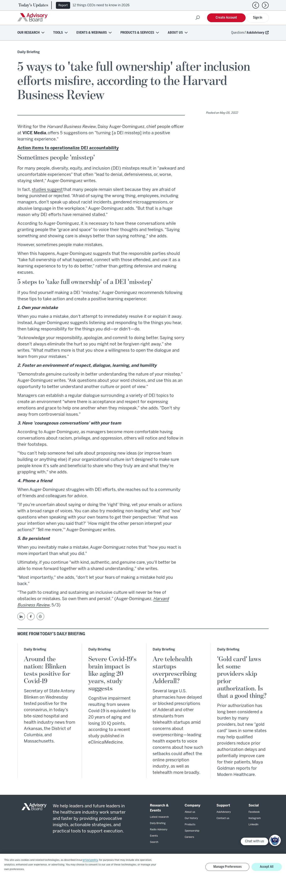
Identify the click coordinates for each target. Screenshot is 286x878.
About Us (175, 32)
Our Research (28, 32)
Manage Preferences (227, 866)
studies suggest (47, 190)
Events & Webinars (91, 32)
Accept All (266, 866)
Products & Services (137, 32)
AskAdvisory (255, 32)
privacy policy (90, 860)
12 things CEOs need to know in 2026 (101, 5)
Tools (58, 32)
